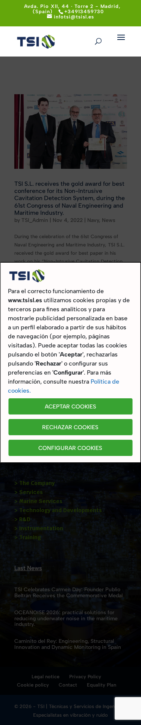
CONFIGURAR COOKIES (70, 448)
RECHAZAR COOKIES (70, 427)
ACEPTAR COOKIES (70, 406)
